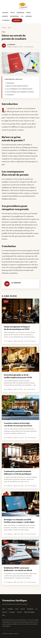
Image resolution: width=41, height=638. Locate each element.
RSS (3, 615)
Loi (22, 16)
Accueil (5, 12)
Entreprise (14, 16)
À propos (6, 20)
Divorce (29, 16)
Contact (17, 20)
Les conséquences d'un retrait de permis (19, 89)
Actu (13, 12)
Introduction (10, 83)
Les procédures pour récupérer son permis (20, 92)
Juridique (21, 12)
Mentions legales (29, 612)
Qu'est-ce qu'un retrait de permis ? (17, 86)
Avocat (5, 16)
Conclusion (10, 94)
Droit (29, 12)
